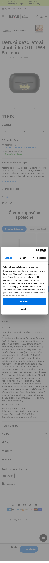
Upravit (23, 309)
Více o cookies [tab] (39, 258)
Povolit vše (24, 301)
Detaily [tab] (23, 258)
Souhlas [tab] (8, 258)
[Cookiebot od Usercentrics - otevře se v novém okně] (35, 250)
